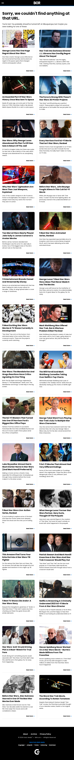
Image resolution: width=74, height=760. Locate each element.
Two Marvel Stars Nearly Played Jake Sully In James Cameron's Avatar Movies (18, 236)
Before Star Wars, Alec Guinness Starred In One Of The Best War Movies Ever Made (18, 699)
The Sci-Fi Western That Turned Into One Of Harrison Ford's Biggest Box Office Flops (17, 420)
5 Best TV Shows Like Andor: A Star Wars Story (16, 602)
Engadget (21, 745)
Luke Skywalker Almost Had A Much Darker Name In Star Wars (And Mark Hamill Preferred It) (18, 467)
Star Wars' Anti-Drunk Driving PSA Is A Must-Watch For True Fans (17, 650)
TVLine (36, 745)
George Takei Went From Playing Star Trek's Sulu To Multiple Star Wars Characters (55, 421)
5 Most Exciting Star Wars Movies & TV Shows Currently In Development (17, 328)
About (25, 734)
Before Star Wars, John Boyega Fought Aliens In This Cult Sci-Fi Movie (54, 189)
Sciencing (44, 745)
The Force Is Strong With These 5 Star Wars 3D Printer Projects (55, 98)
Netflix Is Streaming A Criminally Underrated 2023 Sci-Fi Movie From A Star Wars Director (55, 603)
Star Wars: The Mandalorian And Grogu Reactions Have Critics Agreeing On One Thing (18, 374)
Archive (34, 734)
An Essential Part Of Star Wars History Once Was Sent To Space (18, 98)
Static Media (27, 737)
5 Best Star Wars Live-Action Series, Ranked (16, 511)
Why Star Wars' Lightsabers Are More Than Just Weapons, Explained (17, 189)
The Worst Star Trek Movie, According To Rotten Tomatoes (54, 697)
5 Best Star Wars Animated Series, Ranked (52, 234)
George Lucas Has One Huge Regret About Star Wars (16, 52)
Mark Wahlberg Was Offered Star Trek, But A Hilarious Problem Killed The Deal (53, 328)
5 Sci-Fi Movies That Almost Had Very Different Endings (55, 465)
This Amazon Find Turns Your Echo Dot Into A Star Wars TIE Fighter (16, 557)
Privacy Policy (45, 734)
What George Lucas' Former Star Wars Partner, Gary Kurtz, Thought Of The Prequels (55, 513)
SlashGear (52, 745)
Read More (29, 71)
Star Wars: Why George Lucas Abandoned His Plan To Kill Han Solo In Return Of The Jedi (17, 143)
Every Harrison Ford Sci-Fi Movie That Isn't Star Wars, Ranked (55, 141)
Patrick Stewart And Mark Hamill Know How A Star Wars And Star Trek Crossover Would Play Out (55, 557)
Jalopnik (29, 745)
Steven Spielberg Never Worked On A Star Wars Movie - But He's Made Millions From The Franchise (54, 651)
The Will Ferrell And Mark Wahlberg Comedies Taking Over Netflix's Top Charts (53, 374)
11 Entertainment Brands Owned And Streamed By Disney (17, 280)
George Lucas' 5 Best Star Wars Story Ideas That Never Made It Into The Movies (54, 282)
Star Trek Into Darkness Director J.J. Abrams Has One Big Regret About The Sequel (55, 53)
